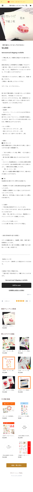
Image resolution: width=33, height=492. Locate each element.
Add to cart (16, 285)
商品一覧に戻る (16, 465)
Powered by (14, 475)
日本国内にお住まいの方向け (16, 290)
